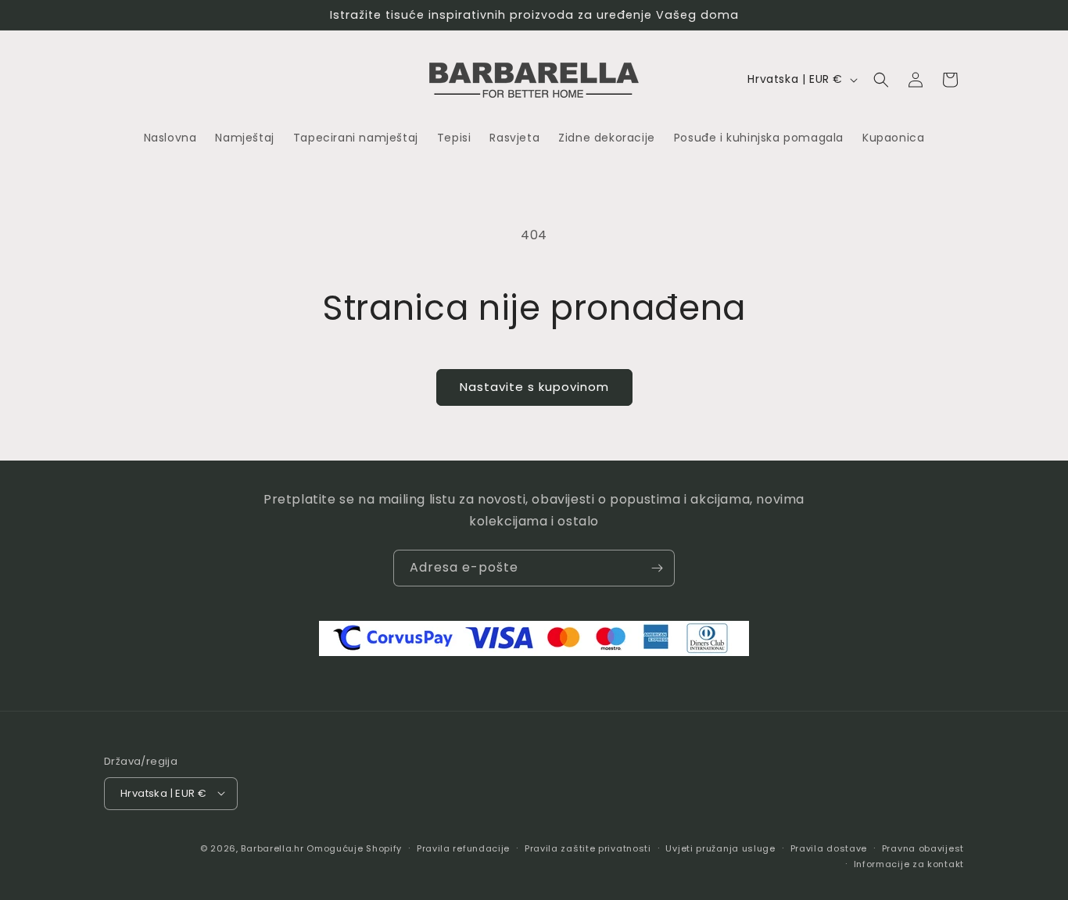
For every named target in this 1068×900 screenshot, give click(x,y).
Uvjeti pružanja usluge (720, 847)
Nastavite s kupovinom (534, 386)
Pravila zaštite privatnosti (588, 847)
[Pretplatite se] (657, 568)
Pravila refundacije (463, 847)
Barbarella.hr (272, 847)
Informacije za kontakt (909, 863)
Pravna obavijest (923, 847)
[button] (881, 80)
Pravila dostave (829, 847)
